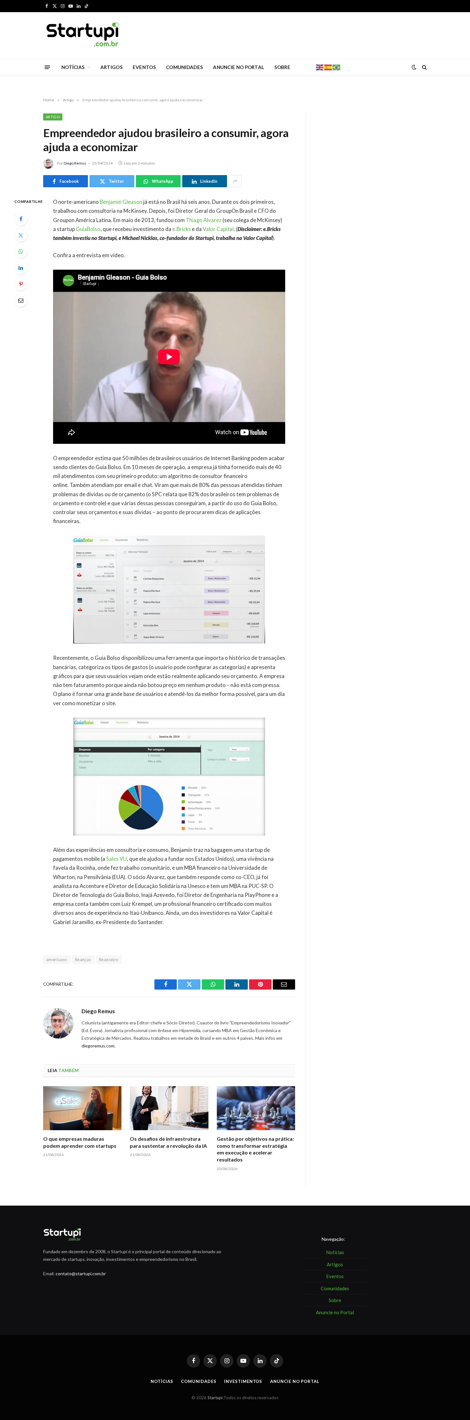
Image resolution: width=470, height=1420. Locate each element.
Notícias (162, 1381)
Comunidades (198, 1381)
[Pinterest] (20, 284)
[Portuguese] (337, 66)
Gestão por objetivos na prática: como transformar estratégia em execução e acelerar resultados (255, 1149)
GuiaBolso (88, 229)
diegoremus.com (98, 1045)
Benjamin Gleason (121, 202)
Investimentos (243, 1381)
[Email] (20, 300)
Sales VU (116, 859)
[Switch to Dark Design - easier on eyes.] (414, 67)
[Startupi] (83, 35)
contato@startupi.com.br (81, 1273)
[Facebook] (20, 218)
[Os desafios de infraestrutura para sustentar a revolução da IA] (169, 1108)
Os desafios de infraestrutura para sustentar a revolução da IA (168, 1142)
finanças (83, 959)
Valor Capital (218, 229)
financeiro (109, 959)
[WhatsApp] (20, 251)
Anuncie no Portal (294, 1381)
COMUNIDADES (184, 67)
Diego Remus (75, 163)
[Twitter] (20, 235)
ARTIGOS (111, 67)
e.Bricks (181, 229)
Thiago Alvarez (204, 220)
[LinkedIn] (20, 267)
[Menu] (47, 67)
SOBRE (282, 67)
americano (56, 959)
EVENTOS (144, 67)
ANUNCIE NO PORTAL (238, 67)
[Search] (424, 67)
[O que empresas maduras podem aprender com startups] (82, 1108)
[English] (320, 66)
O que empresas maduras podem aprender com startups (79, 1142)
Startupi (215, 1397)
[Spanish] (328, 66)
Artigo (53, 117)
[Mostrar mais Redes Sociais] (235, 181)
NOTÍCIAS (72, 67)
